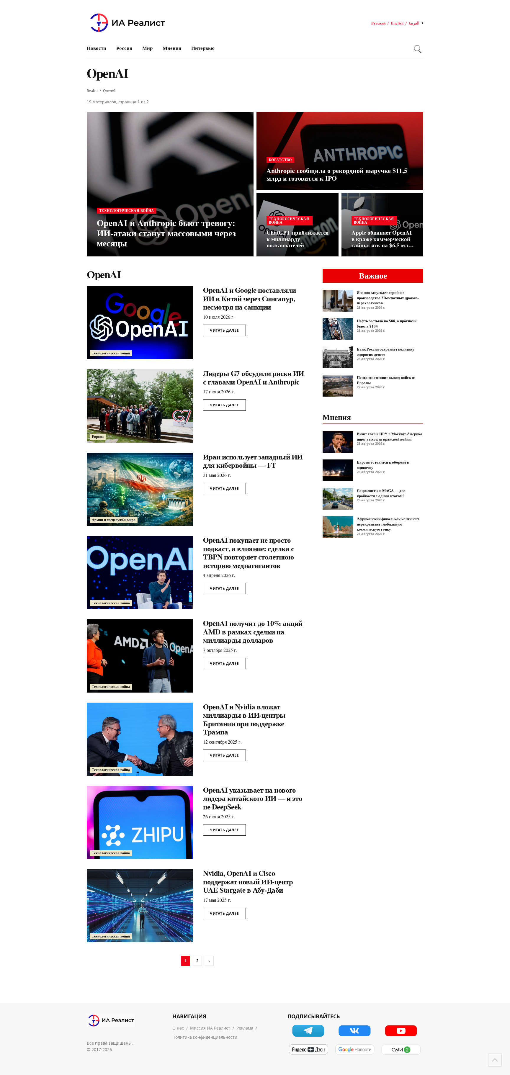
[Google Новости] (354, 1050)
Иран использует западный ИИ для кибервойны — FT (253, 461)
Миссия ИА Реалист (210, 1028)
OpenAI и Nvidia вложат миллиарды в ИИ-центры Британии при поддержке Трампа (244, 719)
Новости (96, 48)
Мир (147, 48)
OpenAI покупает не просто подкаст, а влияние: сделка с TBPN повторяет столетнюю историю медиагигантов (248, 552)
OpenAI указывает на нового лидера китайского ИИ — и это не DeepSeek (252, 798)
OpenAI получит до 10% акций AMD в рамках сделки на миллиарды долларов (253, 631)
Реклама (244, 1028)
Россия (124, 48)
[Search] (417, 48)
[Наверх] (495, 1060)
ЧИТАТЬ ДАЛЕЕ (224, 330)
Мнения (172, 48)
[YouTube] (401, 1030)
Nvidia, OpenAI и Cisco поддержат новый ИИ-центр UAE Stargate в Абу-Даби (248, 881)
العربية (414, 23)
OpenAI (109, 90)
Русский (378, 23)
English (397, 23)
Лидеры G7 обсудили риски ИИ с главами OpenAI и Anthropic (253, 377)
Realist (92, 90)
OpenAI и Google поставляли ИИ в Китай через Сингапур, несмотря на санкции (249, 298)
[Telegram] (308, 1030)
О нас (178, 1028)
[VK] (354, 1030)
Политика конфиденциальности (204, 1037)
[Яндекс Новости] (308, 1050)
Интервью (203, 48)
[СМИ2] (401, 1050)
